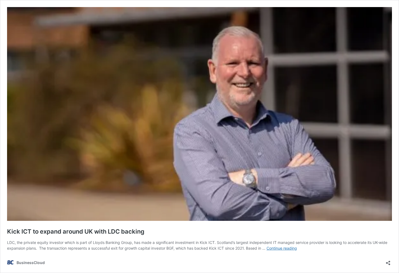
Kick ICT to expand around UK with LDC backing (75, 231)
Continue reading (282, 248)
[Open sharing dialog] (388, 261)
